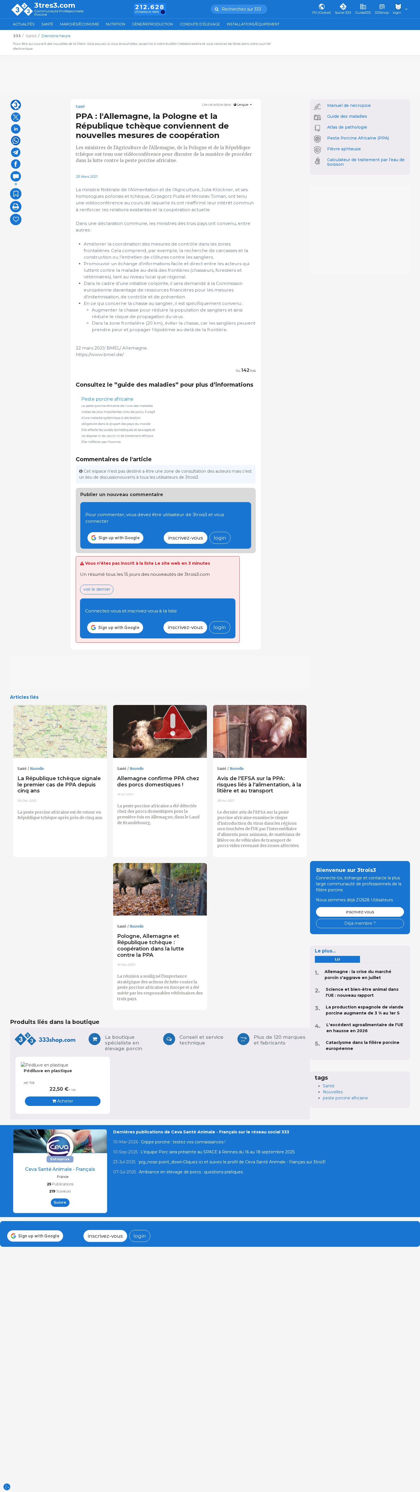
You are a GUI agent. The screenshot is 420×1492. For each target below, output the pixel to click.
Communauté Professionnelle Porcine (58, 13)
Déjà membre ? (360, 923)
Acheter (64, 1101)
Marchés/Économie (79, 24)
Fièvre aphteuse (344, 148)
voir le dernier (96, 589)
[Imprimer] (15, 206)
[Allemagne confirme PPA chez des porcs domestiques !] (160, 731)
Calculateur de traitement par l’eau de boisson (366, 162)
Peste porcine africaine (107, 399)
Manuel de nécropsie (349, 105)
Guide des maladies (347, 116)
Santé (47, 24)
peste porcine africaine (345, 1097)
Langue (242, 105)
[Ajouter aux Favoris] (15, 193)
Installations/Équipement (253, 24)
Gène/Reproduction (152, 24)
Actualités (24, 24)
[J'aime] (15, 219)
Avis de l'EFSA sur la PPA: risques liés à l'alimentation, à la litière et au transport (259, 784)
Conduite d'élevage (200, 24)
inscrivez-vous (185, 538)
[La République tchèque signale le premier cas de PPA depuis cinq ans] (60, 731)
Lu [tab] (337, 959)
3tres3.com (54, 5)
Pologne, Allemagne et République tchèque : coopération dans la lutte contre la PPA (150, 945)
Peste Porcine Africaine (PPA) (358, 138)
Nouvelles (333, 1091)
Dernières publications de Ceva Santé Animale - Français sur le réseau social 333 (201, 1132)
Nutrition (115, 24)
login (220, 538)
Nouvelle (37, 769)
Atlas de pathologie (347, 127)
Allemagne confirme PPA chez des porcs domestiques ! (158, 781)
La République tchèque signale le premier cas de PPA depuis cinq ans (59, 784)
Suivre (60, 1202)
